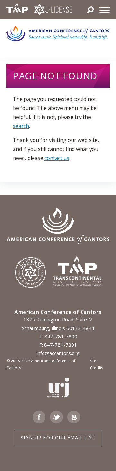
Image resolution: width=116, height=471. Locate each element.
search (21, 125)
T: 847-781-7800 (58, 336)
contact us (56, 158)
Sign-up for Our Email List (58, 437)
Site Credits (96, 364)
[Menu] (104, 9)
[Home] (58, 33)
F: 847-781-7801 (58, 345)
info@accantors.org (58, 353)
